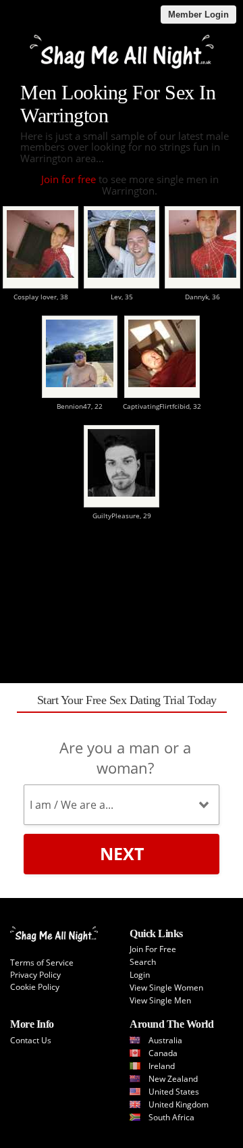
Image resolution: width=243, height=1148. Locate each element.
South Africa (171, 1117)
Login (140, 974)
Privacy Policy (35, 974)
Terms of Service (42, 962)
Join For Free (153, 949)
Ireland (161, 1066)
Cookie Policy (34, 987)
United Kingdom (178, 1104)
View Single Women (166, 987)
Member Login (198, 14)
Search (143, 962)
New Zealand (173, 1078)
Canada (163, 1053)
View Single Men (160, 1000)
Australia (165, 1040)
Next (122, 853)
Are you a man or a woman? (125, 757)
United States (173, 1091)
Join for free (68, 179)
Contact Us (30, 1040)
